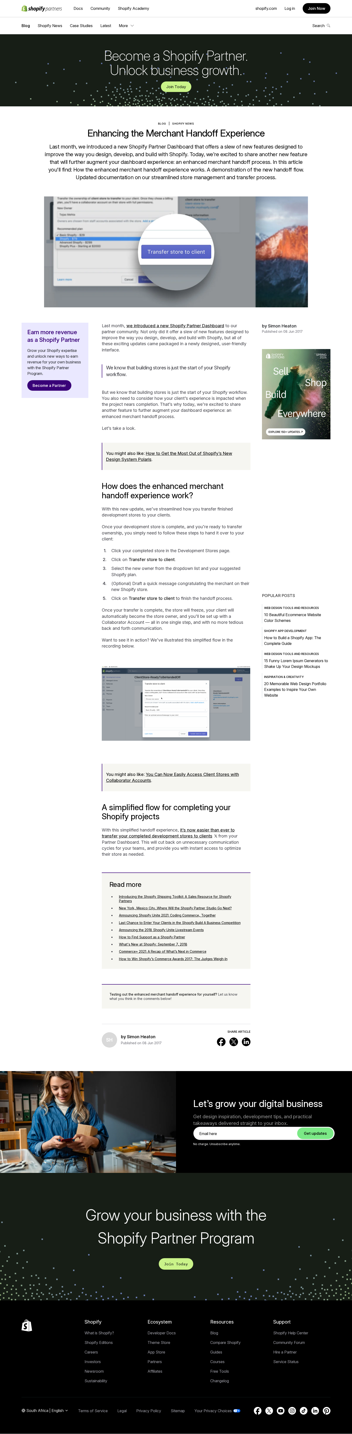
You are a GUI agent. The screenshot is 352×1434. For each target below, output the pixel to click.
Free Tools (219, 1371)
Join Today (176, 86)
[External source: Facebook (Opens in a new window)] (221, 1042)
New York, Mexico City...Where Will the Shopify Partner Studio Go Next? (175, 908)
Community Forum (289, 1342)
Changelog (219, 1380)
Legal (122, 1410)
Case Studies (81, 25)
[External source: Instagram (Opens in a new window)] (292, 1411)
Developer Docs (162, 1333)
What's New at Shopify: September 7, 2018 (153, 944)
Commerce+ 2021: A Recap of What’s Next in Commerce (162, 951)
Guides (216, 1352)
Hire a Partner (285, 1352)
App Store (156, 1352)
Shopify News (50, 25)
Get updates (315, 1133)
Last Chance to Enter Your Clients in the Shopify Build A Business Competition (180, 923)
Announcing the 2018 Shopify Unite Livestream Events (161, 930)
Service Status (286, 1361)
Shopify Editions (99, 1342)
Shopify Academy (133, 8)
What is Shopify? (99, 1333)
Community (100, 8)
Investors (93, 1361)
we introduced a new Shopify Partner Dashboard (175, 325)
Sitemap (178, 1410)
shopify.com (266, 8)
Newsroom (94, 1371)
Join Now (316, 8)
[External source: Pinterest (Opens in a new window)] (326, 1411)
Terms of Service (93, 1410)
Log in (289, 8)
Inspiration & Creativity (284, 677)
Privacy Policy (148, 1410)
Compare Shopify (225, 1342)
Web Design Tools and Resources (291, 608)
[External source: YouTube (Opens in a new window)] (280, 1411)
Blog (26, 25)
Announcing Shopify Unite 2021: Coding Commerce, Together (167, 915)
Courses (217, 1361)
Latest (105, 25)
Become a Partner (49, 385)
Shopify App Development (285, 631)
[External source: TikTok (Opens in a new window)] (303, 1411)
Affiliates (155, 1371)
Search (318, 25)
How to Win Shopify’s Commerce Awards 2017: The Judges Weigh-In (173, 959)
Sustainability (96, 1380)
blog (162, 123)
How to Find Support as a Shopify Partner (152, 937)
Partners (155, 1361)
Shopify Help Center (290, 1333)
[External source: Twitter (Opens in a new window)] (233, 1042)
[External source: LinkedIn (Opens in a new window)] (246, 1042)
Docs (78, 8)
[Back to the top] (27, 1325)
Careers (91, 1352)
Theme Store (159, 1342)
